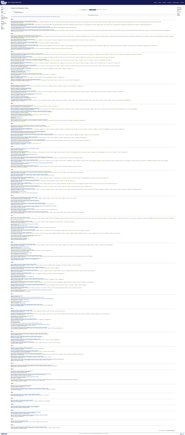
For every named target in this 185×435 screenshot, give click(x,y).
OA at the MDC (179, 8)
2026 (14, 16)
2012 (40, 16)
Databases (178, 15)
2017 (31, 16)
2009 (46, 16)
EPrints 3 (86, 433)
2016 (33, 16)
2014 (36, 16)
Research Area (3, 16)
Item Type (94, 15)
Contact (182, 2)
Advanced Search (3, 13)
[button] (92, 9)
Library (164, 2)
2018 (29, 16)
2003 (55, 16)
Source (97, 15)
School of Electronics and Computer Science (97, 433)
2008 (48, 16)
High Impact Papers (4, 23)
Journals (178, 14)
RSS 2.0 (3, 29)
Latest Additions (3, 22)
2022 (21, 16)
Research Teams (15, 11)
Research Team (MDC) (4, 17)
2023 (19, 16)
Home (159, 2)
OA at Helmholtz (179, 9)
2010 (44, 16)
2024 (17, 16)
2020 (25, 16)
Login (1, 5)
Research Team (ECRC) (4, 18)
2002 (57, 16)
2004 (53, 16)
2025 (16, 16)
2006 (51, 16)
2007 (49, 16)
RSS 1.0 (3, 28)
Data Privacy (176, 2)
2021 (23, 16)
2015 (34, 16)
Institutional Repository (15, 2)
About (155, 2)
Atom (2, 27)
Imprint (169, 2)
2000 (59, 16)
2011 (42, 16)
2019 (27, 16)
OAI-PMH (178, 10)
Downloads (2, 24)
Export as (80, 9)
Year (1, 19)
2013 (38, 16)
